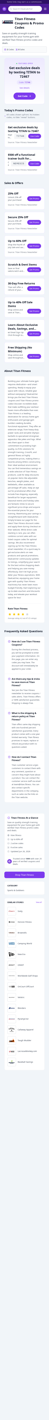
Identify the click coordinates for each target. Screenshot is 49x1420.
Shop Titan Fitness (24, 874)
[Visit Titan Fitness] (7, 22)
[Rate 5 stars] (27, 614)
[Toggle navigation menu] (45, 8)
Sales (21, 49)
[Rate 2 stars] (14, 614)
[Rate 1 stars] (10, 614)
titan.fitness (16, 835)
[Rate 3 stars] (18, 614)
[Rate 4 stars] (23, 614)
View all (39, 902)
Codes (10, 49)
